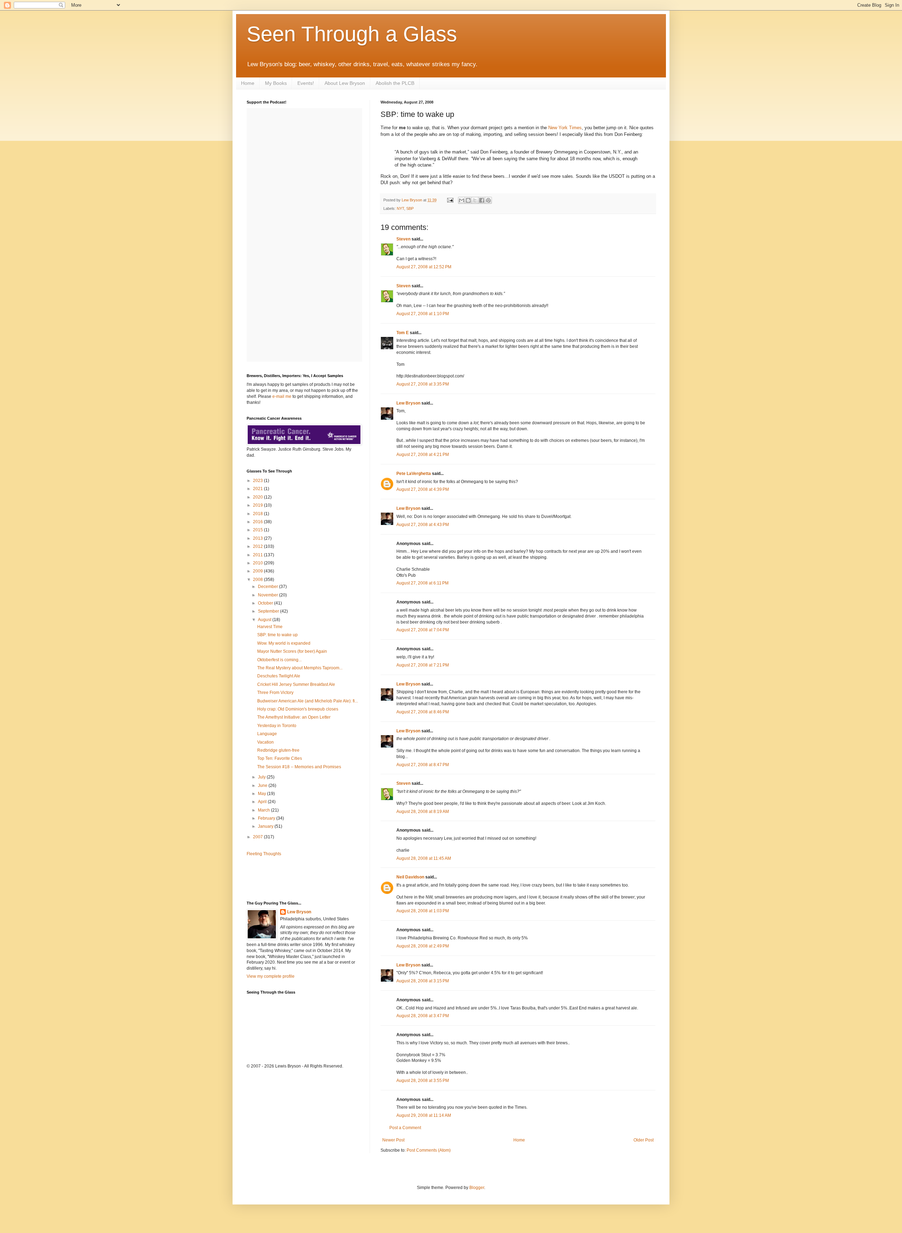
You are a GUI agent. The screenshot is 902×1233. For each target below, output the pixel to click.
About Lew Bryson (345, 83)
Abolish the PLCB (395, 83)
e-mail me (281, 396)
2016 (258, 521)
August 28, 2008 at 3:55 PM (422, 1080)
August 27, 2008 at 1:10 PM (422, 313)
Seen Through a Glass (352, 34)
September (269, 611)
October (266, 603)
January (266, 826)
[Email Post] (450, 200)
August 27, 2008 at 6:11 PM (422, 583)
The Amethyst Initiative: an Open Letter (293, 717)
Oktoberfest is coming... (279, 659)
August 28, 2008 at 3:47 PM (422, 1015)
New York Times (565, 127)
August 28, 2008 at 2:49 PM (422, 946)
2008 (258, 579)
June (263, 785)
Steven (403, 239)
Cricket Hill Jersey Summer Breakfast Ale (296, 684)
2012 (258, 546)
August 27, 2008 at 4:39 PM (422, 489)
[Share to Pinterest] (488, 200)
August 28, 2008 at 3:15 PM (422, 980)
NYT (400, 208)
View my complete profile (271, 976)
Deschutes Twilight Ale (278, 676)
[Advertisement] (288, 878)
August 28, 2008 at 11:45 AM (423, 858)
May (262, 793)
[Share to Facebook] (481, 200)
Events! (305, 83)
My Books (276, 83)
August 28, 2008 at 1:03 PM (422, 910)
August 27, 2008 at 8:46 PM (422, 711)
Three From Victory (275, 692)
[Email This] (461, 200)
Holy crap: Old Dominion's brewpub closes (297, 709)
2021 (258, 488)
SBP (410, 208)
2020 (258, 497)
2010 (258, 563)
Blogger (476, 1187)
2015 (258, 529)
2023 (258, 480)
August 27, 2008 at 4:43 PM (422, 524)
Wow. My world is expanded (283, 643)
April (263, 801)
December (268, 586)
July (262, 777)
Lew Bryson (408, 403)
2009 (258, 571)
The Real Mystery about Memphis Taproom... (299, 667)
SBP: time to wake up (277, 634)
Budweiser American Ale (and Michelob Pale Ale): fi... (307, 701)
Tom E (402, 332)
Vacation (265, 742)
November (268, 595)
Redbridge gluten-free (278, 750)
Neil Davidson (410, 877)
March (264, 810)
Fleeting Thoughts (264, 853)
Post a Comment (405, 1127)
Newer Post (393, 1140)
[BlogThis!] (468, 200)
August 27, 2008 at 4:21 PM (422, 454)
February (267, 818)
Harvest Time (270, 626)
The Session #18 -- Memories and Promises (299, 766)
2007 (258, 836)
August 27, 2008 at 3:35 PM (422, 384)
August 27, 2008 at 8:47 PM (422, 764)
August (265, 619)
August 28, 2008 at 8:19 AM (422, 811)
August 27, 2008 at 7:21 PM (422, 665)
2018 (258, 513)
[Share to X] (474, 200)
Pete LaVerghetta (413, 473)
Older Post (644, 1140)
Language (267, 733)
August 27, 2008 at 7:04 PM (422, 629)
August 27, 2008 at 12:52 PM (423, 266)
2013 (258, 538)
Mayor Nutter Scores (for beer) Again (292, 651)
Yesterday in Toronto (276, 725)
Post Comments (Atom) (429, 1150)
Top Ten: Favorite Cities (279, 758)
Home (247, 83)
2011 (258, 554)
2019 (258, 505)
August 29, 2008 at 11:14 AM (423, 1115)
